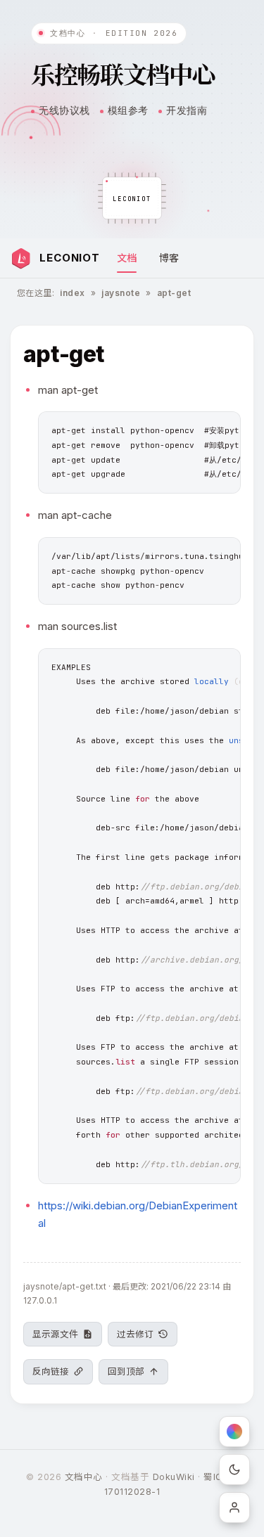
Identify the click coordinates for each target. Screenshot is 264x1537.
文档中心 (84, 1477)
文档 (127, 258)
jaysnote (120, 293)
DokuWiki (174, 1477)
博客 (169, 258)
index (72, 293)
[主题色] (234, 1431)
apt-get (174, 293)
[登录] (234, 1507)
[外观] (234, 1469)
